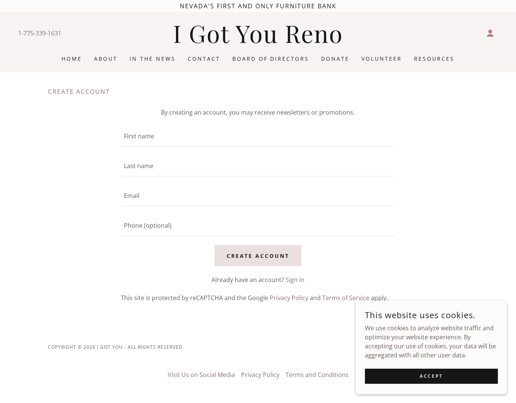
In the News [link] (153, 58)
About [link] (105, 58)
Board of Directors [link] (270, 58)
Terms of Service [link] (345, 298)
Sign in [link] (295, 280)
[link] (258, 41)
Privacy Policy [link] (289, 298)
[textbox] (258, 136)
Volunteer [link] (382, 58)
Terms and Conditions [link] (317, 375)
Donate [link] (335, 58)
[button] (490, 33)
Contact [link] (204, 58)
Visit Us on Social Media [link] (201, 375)
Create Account (258, 255)
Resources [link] (434, 58)
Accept (431, 376)
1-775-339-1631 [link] (39, 33)
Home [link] (72, 58)
